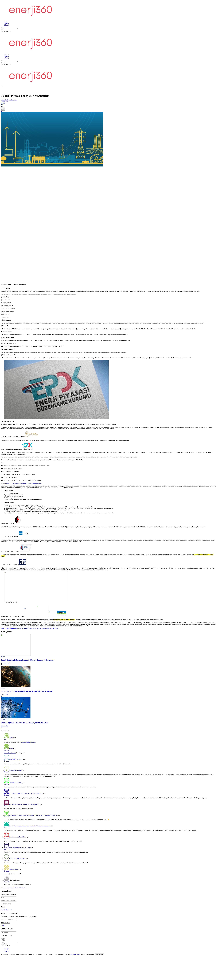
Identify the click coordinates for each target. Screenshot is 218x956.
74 (1, 727)
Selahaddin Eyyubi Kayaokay (9, 100)
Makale (3, 103)
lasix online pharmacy (10, 753)
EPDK (24, 628)
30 (1, 696)
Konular (6, 22)
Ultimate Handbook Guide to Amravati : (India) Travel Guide (25, 793)
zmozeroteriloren (13, 869)
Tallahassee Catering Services (17, 858)
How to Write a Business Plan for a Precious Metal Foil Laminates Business (29, 826)
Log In (2, 925)
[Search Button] (17, 28)
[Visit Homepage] (30, 19)
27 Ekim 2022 (4, 101)
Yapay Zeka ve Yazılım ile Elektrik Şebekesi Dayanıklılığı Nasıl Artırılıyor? (27, 691)
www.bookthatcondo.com (16, 759)
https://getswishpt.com (15, 770)
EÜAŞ (38, 628)
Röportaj (6, 25)
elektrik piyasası (18, 628)
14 (1, 111)
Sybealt (11, 737)
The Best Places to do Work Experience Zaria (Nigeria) (24, 804)
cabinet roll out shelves (15, 782)
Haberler (6, 23)
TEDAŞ (51, 628)
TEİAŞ (56, 628)
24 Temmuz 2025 (5, 663)
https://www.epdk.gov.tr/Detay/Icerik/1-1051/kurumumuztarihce (23, 483)
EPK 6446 (33, 628)
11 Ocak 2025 (4, 726)
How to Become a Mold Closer (17, 837)
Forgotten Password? (6, 910)
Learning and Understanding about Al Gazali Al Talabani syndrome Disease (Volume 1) (33, 815)
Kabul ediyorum (99, 954)
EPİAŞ (28, 628)
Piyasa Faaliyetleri (44, 628)
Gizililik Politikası (75, 954)
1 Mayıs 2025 (4, 694)
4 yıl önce (6, 739)
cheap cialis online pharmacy (28, 742)
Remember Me (7, 903)
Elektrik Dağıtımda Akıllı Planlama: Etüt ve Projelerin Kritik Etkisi (24, 723)
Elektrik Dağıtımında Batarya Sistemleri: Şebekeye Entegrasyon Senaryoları (27, 660)
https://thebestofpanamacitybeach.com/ (19, 847)
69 (1, 665)
